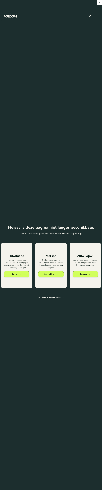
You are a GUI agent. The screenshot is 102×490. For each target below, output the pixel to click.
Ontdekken (49, 274)
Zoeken (83, 274)
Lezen (15, 274)
